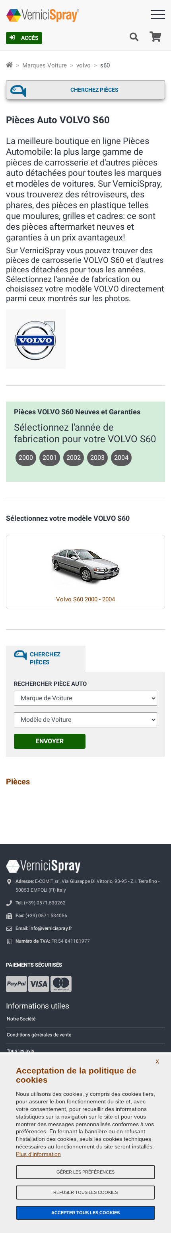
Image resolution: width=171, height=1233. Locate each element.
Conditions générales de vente (39, 1035)
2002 (73, 457)
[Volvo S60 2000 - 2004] (85, 562)
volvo (83, 65)
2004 (121, 457)
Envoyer (50, 741)
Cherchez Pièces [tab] (45, 658)
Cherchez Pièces (94, 90)
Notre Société (21, 1019)
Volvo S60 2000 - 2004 (85, 599)
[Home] (9, 65)
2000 (26, 457)
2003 (97, 457)
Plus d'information (38, 1154)
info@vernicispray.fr (50, 928)
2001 (50, 457)
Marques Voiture (44, 65)
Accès (30, 38)
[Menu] (158, 16)
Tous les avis (20, 1051)
